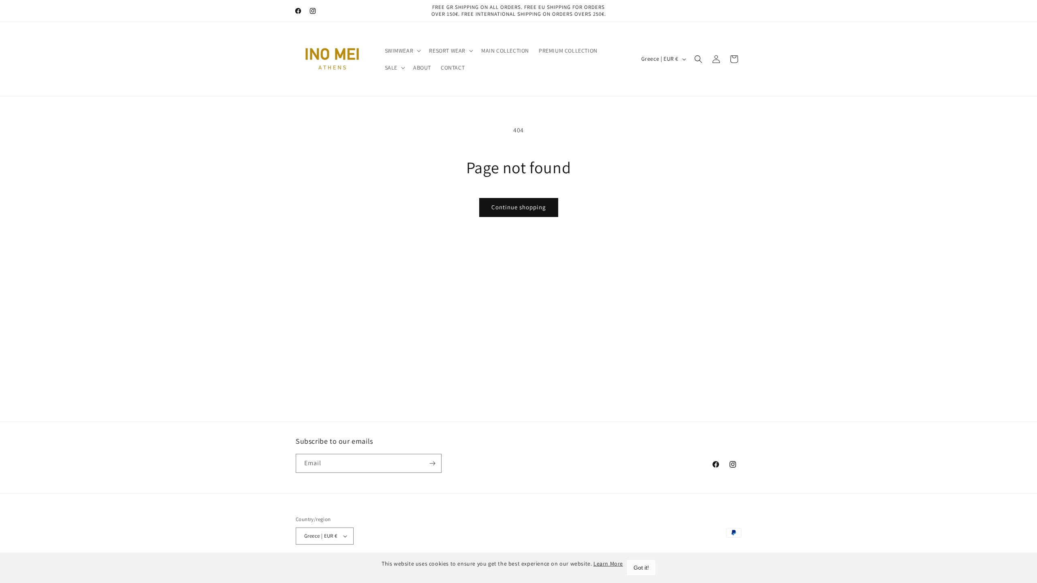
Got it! (641, 567)
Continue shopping (518, 207)
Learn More (608, 563)
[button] (402, 50)
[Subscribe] (432, 463)
